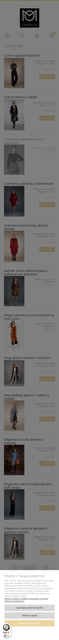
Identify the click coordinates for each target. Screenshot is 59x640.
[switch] (6, 635)
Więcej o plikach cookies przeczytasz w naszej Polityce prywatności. (26, 599)
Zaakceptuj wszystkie (29, 623)
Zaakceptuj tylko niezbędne (29, 607)
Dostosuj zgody (29, 615)
